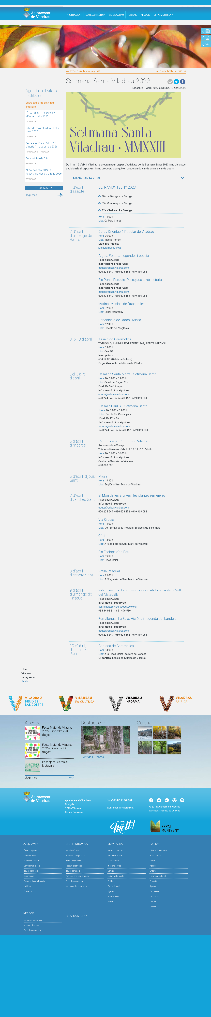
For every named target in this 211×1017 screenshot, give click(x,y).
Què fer (153, 901)
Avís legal (154, 810)
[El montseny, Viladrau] (145, 738)
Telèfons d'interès (115, 855)
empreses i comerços (33, 920)
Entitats (111, 881)
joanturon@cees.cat (109, 247)
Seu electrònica (72, 850)
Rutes (152, 861)
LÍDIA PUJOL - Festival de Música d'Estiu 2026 (40, 114)
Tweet (176, 81)
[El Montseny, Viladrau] (174, 753)
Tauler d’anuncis (73, 871)
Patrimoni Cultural (158, 876)
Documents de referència (34, 881)
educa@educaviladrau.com (113, 267)
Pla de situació (114, 886)
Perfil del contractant (74, 881)
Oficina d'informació (158, 850)
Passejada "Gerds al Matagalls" (55, 763)
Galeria (153, 907)
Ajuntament (74, 15)
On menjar (154, 891)
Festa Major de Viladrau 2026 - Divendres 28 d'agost (57, 731)
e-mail (170, 81)
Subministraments (116, 876)
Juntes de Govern (31, 861)
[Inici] (36, 12)
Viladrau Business (31, 925)
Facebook (182, 81)
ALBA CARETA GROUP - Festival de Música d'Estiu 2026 (44, 172)
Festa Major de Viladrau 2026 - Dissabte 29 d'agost (57, 748)
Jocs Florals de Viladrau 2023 (168, 71)
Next (127, 743)
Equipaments (113, 896)
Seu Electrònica (95, 15)
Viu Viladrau (116, 15)
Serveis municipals (32, 866)
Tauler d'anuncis (31, 871)
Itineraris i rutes (114, 866)
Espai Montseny (163, 15)
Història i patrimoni (116, 850)
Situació (153, 881)
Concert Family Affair (38, 158)
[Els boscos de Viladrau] (159, 738)
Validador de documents (76, 886)
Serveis (111, 871)
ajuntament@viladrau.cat (120, 807)
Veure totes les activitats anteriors (40, 104)
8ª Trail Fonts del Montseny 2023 (85, 71)
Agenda (111, 891)
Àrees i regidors (30, 850)
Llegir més (31, 195)
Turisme (132, 15)
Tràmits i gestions (73, 861)
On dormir (154, 896)
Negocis (145, 15)
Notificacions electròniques (77, 876)
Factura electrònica (74, 866)
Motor (110, 901)
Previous (83, 743)
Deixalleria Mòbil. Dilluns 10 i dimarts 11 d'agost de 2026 (42, 145)
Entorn (153, 871)
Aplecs (153, 866)
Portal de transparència (76, 855)
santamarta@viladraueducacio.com (118, 606)
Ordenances (29, 876)
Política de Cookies (170, 810)
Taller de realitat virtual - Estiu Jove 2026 (42, 130)
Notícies (27, 886)
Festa (24, 681)
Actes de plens (30, 855)
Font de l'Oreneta (93, 757)
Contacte (27, 891)
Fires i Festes (113, 861)
